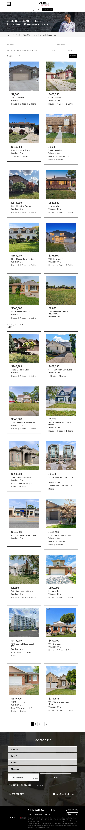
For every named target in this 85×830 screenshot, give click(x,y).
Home (9, 34)
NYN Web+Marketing (65, 820)
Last (51, 724)
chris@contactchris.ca (37, 24)
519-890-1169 (16, 24)
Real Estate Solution (44, 820)
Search (73, 55)
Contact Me (47, 9)
